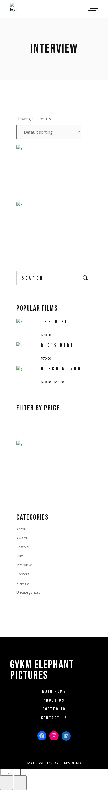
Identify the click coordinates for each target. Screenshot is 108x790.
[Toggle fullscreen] (17, 772)
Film (19, 556)
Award (21, 538)
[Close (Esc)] (3, 772)
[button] (33, 180)
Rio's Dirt (57, 345)
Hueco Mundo (61, 369)
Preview (23, 583)
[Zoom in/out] (25, 772)
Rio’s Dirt (35, 215)
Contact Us (54, 717)
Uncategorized (28, 592)
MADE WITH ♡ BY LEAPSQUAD (54, 763)
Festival (22, 547)
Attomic (33, 158)
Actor (20, 528)
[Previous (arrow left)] (6, 782)
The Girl (55, 321)
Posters (22, 574)
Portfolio (54, 709)
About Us (54, 700)
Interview (24, 565)
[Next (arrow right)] (20, 782)
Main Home (54, 691)
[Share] (10, 773)
